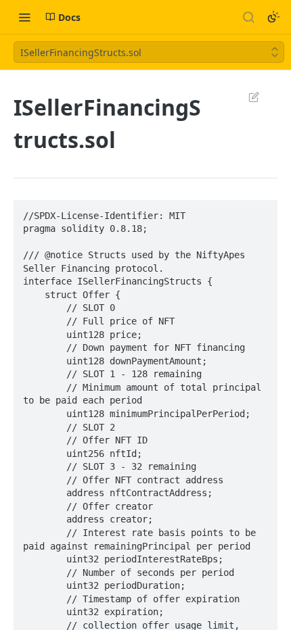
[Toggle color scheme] (273, 17)
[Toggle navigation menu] (24, 17)
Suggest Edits (247, 96)
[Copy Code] (261, 211)
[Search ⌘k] (248, 17)
